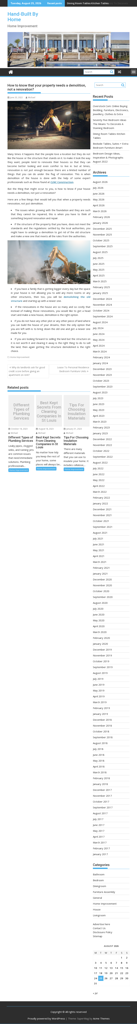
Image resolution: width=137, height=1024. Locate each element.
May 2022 (98, 480)
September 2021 (103, 526)
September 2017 (103, 807)
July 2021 (98, 538)
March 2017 (100, 842)
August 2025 (100, 252)
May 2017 (98, 830)
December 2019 (102, 649)
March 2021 (100, 562)
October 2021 (101, 521)
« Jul (95, 993)
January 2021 (100, 573)
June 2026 (98, 193)
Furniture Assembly (104, 892)
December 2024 (102, 298)
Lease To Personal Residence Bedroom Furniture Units (73, 369)
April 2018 (99, 766)
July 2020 (98, 608)
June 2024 (98, 334)
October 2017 (101, 801)
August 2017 (100, 813)
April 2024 (99, 345)
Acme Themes (101, 1018)
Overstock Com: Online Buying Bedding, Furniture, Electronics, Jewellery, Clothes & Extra (111, 110)
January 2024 (100, 363)
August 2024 (100, 322)
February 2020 (101, 638)
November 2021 (102, 515)
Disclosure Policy (102, 932)
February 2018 (101, 778)
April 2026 (99, 205)
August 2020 (100, 602)
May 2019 (98, 690)
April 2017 (99, 836)
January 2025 (100, 293)
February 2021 (101, 567)
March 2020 (100, 632)
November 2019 (102, 655)
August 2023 (100, 392)
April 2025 (99, 275)
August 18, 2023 (46, 428)
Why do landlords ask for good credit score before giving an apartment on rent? (27, 371)
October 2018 (101, 731)
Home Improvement (19, 357)
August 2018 (100, 743)
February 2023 (101, 427)
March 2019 (100, 702)
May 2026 (98, 199)
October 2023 (101, 380)
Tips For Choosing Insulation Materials (77, 412)
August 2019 (100, 673)
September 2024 (103, 316)
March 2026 (100, 211)
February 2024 (101, 357)
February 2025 (101, 287)
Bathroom (98, 874)
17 (95, 973)
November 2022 (102, 445)
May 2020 (98, 620)
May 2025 (98, 269)
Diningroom (99, 886)
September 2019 (103, 667)
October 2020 (101, 591)
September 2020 (103, 597)
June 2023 (98, 404)
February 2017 (101, 848)
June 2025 (98, 263)
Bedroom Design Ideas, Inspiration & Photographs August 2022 (108, 157)
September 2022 (103, 456)
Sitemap (97, 936)
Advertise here (101, 924)
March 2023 (100, 421)
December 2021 (102, 509)
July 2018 (98, 749)
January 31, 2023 (74, 428)
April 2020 (99, 626)
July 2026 (98, 187)
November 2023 (102, 374)
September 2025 (103, 246)
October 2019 (101, 661)
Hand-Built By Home (23, 16)
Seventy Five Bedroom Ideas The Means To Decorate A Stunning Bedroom (109, 124)
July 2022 (98, 468)
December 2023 (102, 369)
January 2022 (100, 503)
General (97, 897)
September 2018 (103, 737)
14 (116, 968)
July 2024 (98, 328)
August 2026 (100, 182)
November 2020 (102, 585)
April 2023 (99, 415)
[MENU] (133, 71)
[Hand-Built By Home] (68, 66)
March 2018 (100, 772)
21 (116, 973)
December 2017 (102, 790)
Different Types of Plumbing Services (21, 412)
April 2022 (99, 486)
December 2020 (102, 579)
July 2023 (98, 398)
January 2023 (100, 433)
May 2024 (98, 339)
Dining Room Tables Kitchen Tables (88, 3)
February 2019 (101, 708)
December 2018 (102, 719)
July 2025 (98, 258)
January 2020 (100, 643)
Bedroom (98, 880)
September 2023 (103, 386)
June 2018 (98, 754)
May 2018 (98, 760)
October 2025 (101, 240)
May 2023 (98, 410)
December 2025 (102, 228)
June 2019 (98, 684)
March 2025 (100, 281)
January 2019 (100, 714)
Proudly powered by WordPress (46, 1018)
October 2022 (101, 450)
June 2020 (98, 614)
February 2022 (101, 497)
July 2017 (98, 819)
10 (95, 968)
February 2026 (101, 217)
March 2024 (100, 351)
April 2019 (99, 696)
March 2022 (100, 491)
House (97, 909)
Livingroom (99, 915)
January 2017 (100, 854)
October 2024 (101, 310)
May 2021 (98, 550)
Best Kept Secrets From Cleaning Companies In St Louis (49, 412)
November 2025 (102, 234)
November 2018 (102, 725)
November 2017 (102, 795)
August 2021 (100, 532)
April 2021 (99, 556)
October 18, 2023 (19, 428)
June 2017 (98, 825)
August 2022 (100, 462)
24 (95, 978)
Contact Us (99, 928)
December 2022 (102, 439)
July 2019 (98, 678)
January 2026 (100, 222)
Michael (31, 97)
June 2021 (98, 544)
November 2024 (102, 304)
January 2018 (100, 784)
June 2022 (98, 474)
